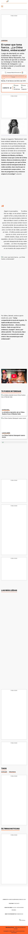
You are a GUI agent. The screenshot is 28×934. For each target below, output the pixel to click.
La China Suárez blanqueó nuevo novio (13, 436)
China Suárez (12, 771)
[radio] (3, 1)
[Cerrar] (25, 76)
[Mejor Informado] (14, 6)
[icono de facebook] (14, 1)
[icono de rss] (26, 1)
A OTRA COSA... (6, 409)
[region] (14, 26)
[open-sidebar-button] (2, 6)
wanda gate (4, 771)
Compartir (6, 88)
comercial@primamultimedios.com (14, 899)
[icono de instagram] (22, 1)
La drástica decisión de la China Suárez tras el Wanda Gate (13, 413)
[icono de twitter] (18, 1)
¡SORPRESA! (4, 40)
